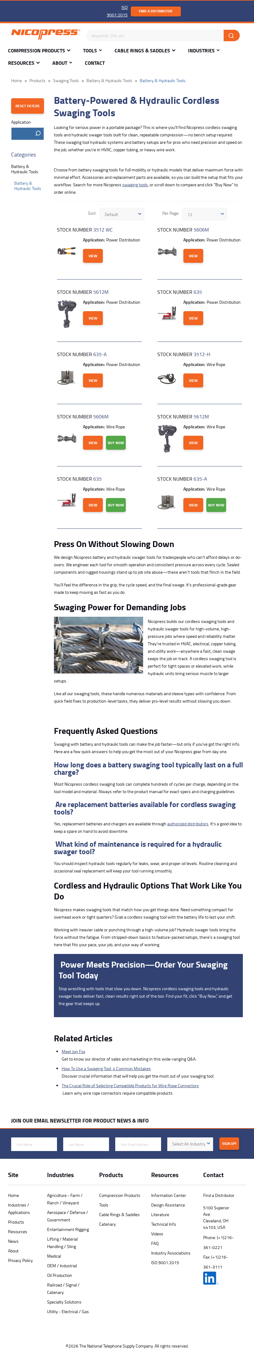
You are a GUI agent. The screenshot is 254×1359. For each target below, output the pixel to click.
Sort (92, 213)
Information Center (168, 1195)
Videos (157, 1234)
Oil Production (59, 1275)
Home (13, 1195)
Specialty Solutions (64, 1302)
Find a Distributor (155, 11)
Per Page (170, 213)
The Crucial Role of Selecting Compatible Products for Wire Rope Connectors (130, 1085)
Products (16, 1222)
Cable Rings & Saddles (142, 50)
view (93, 255)
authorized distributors (187, 824)
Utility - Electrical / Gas (68, 1311)
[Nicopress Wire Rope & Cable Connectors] (45, 35)
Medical (54, 1256)
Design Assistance (168, 1205)
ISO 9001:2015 (165, 1262)
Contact (95, 63)
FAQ (155, 1243)
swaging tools (135, 185)
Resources (21, 63)
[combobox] (27, 133)
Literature (160, 1214)
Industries (201, 50)
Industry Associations (170, 1253)
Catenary (107, 1224)
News (13, 1241)
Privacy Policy (20, 1260)
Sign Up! (229, 1143)
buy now (116, 442)
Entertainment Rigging (68, 1229)
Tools (90, 50)
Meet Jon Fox (73, 1051)
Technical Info (163, 1224)
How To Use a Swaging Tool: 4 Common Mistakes (106, 1068)
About (59, 63)
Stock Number (85, 230)
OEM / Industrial (62, 1266)
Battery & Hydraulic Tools (24, 169)
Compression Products (36, 50)
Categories (23, 154)
